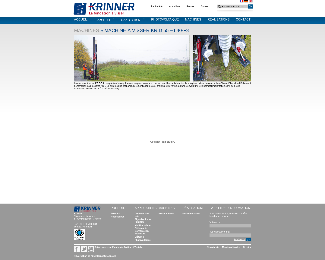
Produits (104, 20)
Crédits (247, 247)
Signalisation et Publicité (143, 220)
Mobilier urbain (142, 225)
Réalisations (219, 19)
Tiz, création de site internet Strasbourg (95, 256)
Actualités (174, 6)
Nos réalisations (191, 213)
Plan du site (213, 247)
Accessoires (118, 216)
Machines (193, 19)
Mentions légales (231, 247)
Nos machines (166, 213)
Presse (190, 6)
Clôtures (139, 237)
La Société (156, 6)
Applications (132, 20)
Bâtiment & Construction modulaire (142, 231)
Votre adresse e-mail (220, 231)
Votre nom (215, 222)
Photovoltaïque (165, 19)
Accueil (80, 19)
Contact (205, 6)
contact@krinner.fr (83, 226)
